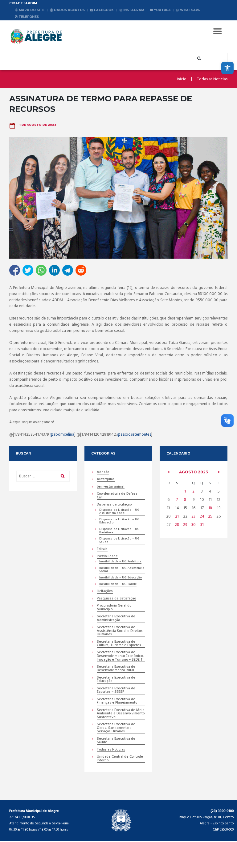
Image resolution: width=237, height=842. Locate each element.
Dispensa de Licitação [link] (114, 505)
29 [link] (185, 525)
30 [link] (193, 525)
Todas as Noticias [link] (212, 79)
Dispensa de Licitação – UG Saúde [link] (119, 540)
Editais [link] (102, 550)
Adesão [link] (103, 473)
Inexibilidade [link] (107, 557)
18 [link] (210, 508)
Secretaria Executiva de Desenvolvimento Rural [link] (116, 669)
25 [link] (210, 516)
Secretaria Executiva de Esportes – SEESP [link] (116, 690)
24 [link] (202, 516)
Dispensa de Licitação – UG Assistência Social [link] (119, 512)
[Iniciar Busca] (198, 58)
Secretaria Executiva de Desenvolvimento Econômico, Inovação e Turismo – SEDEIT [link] (120, 656)
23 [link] (193, 516)
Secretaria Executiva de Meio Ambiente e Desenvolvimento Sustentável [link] (121, 714)
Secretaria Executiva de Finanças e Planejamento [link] (117, 701)
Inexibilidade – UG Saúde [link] (118, 584)
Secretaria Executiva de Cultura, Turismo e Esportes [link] (119, 644)
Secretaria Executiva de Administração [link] (116, 618)
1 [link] (185, 491)
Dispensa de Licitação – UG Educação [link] (119, 521)
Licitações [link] (105, 592)
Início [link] (181, 79)
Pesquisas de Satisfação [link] (116, 599)
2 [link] (193, 491)
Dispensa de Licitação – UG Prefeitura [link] (119, 531)
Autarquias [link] (106, 480)
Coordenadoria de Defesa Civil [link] (117, 496)
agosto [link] (193, 472)
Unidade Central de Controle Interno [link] (120, 759)
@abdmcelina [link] (62, 434)
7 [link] (177, 500)
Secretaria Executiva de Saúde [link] (116, 741)
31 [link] (202, 525)
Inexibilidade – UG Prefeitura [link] (120, 562)
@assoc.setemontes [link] (134, 434)
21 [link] (177, 516)
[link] (227, 68)
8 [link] (185, 500)
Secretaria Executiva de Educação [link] (116, 679)
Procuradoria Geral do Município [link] (114, 607)
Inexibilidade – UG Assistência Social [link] (121, 570)
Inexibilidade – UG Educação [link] (120, 578)
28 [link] (177, 525)
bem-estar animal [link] (111, 487)
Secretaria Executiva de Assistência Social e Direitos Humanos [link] (120, 631)
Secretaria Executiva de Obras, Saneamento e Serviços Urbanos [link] (116, 728)
